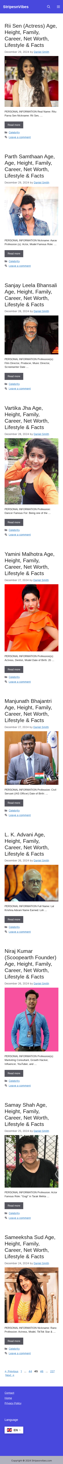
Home (8, 1398)
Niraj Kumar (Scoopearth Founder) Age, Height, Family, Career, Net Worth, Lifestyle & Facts (30, 964)
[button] (49, 6)
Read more (14, 124)
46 (42, 1371)
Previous (11, 1371)
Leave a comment (20, 137)
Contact (9, 1392)
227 (53, 1371)
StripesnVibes (16, 7)
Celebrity (14, 132)
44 (30, 1371)
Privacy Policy (13, 1403)
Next (9, 1375)
